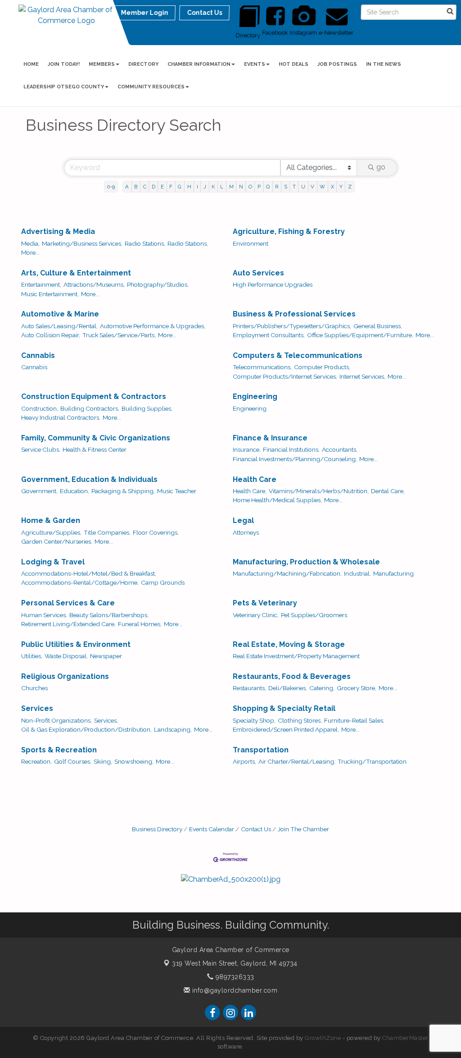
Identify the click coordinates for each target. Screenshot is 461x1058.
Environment (250, 243)
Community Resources (151, 87)
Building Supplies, (147, 408)
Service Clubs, (40, 449)
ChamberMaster (405, 1038)
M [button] (231, 186)
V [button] (312, 186)
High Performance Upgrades (272, 284)
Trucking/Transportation (372, 761)
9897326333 (233, 976)
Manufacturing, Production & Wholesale (306, 562)
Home (31, 64)
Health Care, (250, 491)
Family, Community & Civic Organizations (95, 438)
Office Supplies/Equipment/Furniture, (360, 335)
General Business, (377, 326)
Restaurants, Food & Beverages (292, 676)
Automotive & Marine (60, 314)
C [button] (144, 186)
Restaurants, (249, 688)
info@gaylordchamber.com (233, 990)
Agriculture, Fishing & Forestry (289, 231)
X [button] (332, 186)
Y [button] (341, 186)
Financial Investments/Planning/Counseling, (295, 459)
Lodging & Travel (53, 562)
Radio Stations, (145, 243)
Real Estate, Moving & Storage (289, 644)
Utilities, (31, 656)
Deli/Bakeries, (287, 688)
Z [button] (350, 186)
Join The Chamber (303, 829)
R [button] (276, 186)
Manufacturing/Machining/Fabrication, (287, 573)
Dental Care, (388, 491)
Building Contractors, (89, 408)
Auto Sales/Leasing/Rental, (59, 326)
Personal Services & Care (68, 603)
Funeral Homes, (140, 623)
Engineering (255, 396)
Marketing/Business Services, (82, 243)
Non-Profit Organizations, (56, 720)
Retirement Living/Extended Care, (68, 623)
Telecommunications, (262, 367)
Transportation (261, 750)
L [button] (221, 186)
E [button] (162, 186)
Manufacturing (393, 573)
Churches (34, 688)
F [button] (170, 186)
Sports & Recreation (59, 750)
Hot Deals (293, 64)
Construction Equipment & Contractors (93, 396)
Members (102, 64)
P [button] (259, 186)
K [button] (213, 186)
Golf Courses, (72, 761)
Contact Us (256, 829)
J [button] (204, 186)
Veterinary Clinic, (256, 614)
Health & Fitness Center (95, 449)
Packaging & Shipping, (123, 491)
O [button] (250, 186)
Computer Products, (322, 367)
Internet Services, (362, 376)
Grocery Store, (356, 688)
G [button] (179, 186)
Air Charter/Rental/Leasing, (296, 761)
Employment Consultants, (269, 335)
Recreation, (36, 761)
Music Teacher (176, 491)
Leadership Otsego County (63, 87)
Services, (106, 720)
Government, (39, 491)
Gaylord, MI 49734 (235, 963)
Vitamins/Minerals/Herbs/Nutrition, (319, 491)
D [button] (153, 186)
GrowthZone (323, 1038)
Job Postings (337, 64)
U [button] (303, 186)
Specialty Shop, (254, 720)
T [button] (294, 186)
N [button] (241, 186)
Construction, (39, 408)
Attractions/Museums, (94, 284)
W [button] (322, 186)
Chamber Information (198, 64)
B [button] (135, 186)
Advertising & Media (58, 231)
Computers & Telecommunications (297, 355)
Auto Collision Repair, (50, 335)
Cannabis (38, 355)
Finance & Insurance (270, 438)
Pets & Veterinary (265, 603)
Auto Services (258, 273)
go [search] (380, 167)
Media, (30, 243)
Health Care (254, 479)
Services (37, 708)
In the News (383, 64)
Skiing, (103, 761)
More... (30, 252)
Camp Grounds (163, 582)
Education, (74, 491)
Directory (143, 64)
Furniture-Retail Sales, (354, 720)
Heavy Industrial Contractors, (60, 417)
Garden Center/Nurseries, (56, 541)
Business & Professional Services (294, 314)
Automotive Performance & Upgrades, (152, 326)
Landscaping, (173, 729)
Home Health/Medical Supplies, (277, 500)
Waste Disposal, (66, 656)
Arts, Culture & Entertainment (76, 273)
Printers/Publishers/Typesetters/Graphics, (292, 326)
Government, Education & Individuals (89, 479)
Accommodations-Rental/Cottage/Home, (80, 582)
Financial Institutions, (291, 449)
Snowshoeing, (134, 761)
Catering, (321, 688)
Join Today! (64, 64)
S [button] (285, 186)
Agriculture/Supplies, (51, 532)
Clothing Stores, (300, 720)
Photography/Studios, (158, 284)
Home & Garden (50, 520)
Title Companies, (107, 532)
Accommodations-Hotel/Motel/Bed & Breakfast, (88, 573)
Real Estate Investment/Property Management (296, 656)
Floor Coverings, (156, 532)
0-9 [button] (111, 186)
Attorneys (246, 532)
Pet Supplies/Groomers (314, 614)
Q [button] (268, 186)
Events (254, 64)
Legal (243, 520)
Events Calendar (211, 829)
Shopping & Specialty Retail (284, 708)
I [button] (197, 186)
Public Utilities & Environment (76, 644)
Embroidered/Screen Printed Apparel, (286, 729)
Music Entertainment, (50, 294)
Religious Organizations (65, 676)
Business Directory (157, 829)
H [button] (189, 186)
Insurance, (247, 449)
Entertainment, (41, 284)
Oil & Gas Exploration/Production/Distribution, (86, 729)
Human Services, (44, 614)
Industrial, (357, 573)
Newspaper (106, 656)
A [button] (127, 186)
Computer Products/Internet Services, (285, 376)
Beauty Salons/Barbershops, (109, 614)
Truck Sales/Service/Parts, (119, 335)
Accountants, (339, 449)
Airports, (244, 761)
